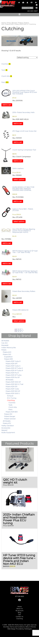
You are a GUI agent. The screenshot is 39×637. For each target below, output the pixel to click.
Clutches (12, 403)
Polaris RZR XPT (11, 364)
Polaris (20, 23)
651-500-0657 (32, 11)
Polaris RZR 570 (11, 387)
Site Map (6, 627)
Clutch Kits (13, 407)
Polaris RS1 (8, 414)
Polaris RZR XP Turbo (13, 375)
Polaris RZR (9, 24)
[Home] (19, 2)
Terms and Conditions (17, 627)
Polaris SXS (7, 354)
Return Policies (31, 627)
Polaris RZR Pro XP (13, 377)
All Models (5, 341)
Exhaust (10, 396)
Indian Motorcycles (8, 347)
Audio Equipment (8, 432)
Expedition (8, 357)
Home (3, 23)
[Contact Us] (36, 4)
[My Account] (27, 2)
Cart (19, 614)
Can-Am (4, 343)
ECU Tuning (11, 398)
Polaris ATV (7, 423)
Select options (19, 179)
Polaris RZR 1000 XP (13, 382)
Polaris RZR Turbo (12, 389)
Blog (19, 612)
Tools (10, 405)
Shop (9, 23)
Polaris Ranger (9, 416)
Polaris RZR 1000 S (21, 24)
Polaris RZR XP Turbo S (14, 368)
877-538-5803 (19, 596)
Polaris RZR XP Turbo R (14, 370)
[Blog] (31, 2)
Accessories (5, 428)
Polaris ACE (7, 352)
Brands (14, 23)
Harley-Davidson (7, 426)
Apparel (4, 430)
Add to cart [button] (7, 105)
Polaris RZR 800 (12, 412)
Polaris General (9, 419)
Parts (10, 409)
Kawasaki (4, 345)
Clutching (11, 400)
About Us (19, 608)
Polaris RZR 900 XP (13, 391)
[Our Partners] (23, 2)
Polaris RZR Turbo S (13, 366)
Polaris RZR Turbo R (13, 361)
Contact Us (19, 616)
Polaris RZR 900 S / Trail (14, 384)
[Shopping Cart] (36, 2)
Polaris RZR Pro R (12, 373)
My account (19, 610)
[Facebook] (36, 8)
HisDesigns (28, 629)
